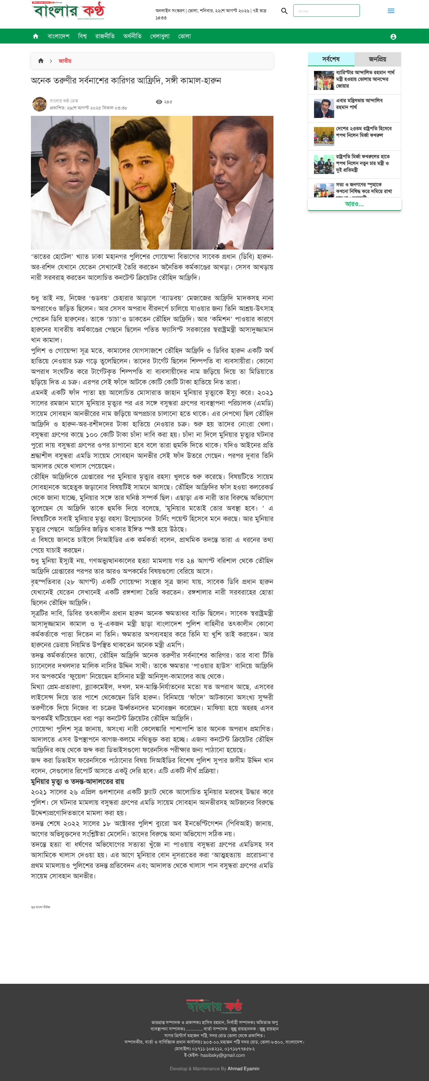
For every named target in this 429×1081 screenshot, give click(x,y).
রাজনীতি (105, 36)
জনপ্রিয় (377, 59)
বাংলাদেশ (58, 36)
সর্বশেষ (331, 59)
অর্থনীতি (132, 36)
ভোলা (184, 36)
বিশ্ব (82, 36)
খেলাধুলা (160, 36)
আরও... (354, 204)
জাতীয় (64, 61)
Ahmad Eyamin (243, 1069)
